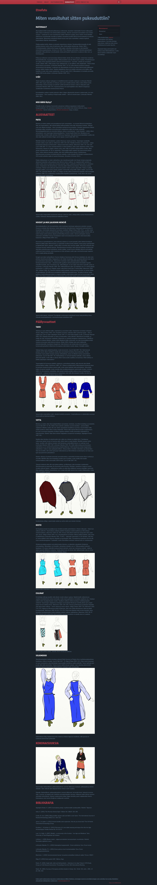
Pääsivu (39, 2)
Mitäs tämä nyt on (82, 2)
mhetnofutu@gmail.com (64, 881)
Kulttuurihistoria (57, 2)
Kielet (46, 2)
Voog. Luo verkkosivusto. (115, 882)
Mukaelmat (102, 31)
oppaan (111, 37)
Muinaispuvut (69, 2)
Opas (100, 34)
